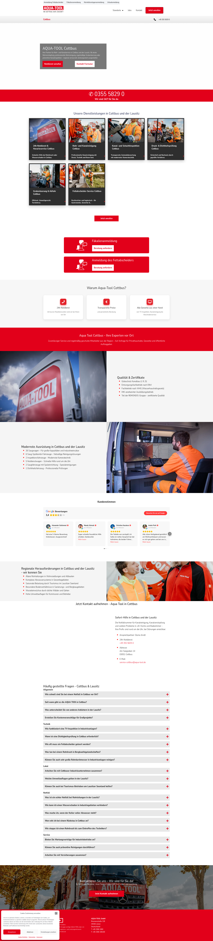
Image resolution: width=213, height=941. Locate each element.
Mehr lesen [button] (82, 539)
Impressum (39, 937)
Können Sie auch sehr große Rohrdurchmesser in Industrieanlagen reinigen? (80, 759)
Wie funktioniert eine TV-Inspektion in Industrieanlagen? (71, 728)
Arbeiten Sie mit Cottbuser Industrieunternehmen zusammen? (73, 770)
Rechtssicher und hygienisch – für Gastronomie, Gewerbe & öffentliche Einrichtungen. (83, 201)
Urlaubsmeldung (113, 2)
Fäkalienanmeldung (74, 2)
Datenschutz (32, 937)
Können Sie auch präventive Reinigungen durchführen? (70, 847)
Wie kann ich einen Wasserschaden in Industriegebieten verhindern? (76, 805)
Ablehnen (30, 932)
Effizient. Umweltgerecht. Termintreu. (41, 201)
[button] (56, 913)
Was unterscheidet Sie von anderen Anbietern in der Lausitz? (73, 709)
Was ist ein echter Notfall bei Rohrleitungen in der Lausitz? (72, 797)
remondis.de (62, 932)
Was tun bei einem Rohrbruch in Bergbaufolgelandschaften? (73, 751)
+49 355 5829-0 (127, 643)
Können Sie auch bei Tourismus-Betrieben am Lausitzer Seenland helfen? (78, 786)
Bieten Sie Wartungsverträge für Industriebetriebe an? (70, 839)
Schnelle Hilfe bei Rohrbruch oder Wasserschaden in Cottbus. (44, 156)
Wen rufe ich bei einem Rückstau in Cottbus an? (67, 820)
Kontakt (139, 10)
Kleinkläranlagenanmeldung (94, 2)
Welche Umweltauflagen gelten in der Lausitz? (66, 778)
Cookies (63, 925)
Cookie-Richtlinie (23, 937)
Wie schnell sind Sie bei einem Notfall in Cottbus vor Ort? (71, 694)
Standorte (117, 10)
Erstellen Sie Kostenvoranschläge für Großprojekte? (69, 717)
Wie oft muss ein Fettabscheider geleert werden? (68, 744)
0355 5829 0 (109, 94)
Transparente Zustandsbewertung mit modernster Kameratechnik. (123, 156)
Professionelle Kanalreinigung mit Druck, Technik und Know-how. (84, 156)
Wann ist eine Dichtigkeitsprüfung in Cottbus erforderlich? (72, 736)
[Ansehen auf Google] (48, 526)
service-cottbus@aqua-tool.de (133, 662)
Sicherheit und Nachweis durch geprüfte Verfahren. (161, 156)
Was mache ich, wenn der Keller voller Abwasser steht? (70, 812)
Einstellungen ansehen (48, 932)
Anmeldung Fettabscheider (53, 2)
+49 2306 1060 (98, 929)
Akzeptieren (12, 932)
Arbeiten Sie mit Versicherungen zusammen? (65, 855)
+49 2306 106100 (99, 932)
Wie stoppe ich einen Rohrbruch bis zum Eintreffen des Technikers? (76, 828)
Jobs (129, 10)
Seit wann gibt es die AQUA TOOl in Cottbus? (66, 702)
